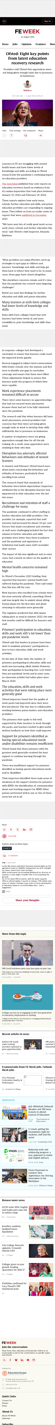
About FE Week (9, 1416)
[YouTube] (28, 1360)
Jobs (15, 44)
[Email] (33, 1360)
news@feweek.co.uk (13, 1388)
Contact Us (7, 1401)
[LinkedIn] (22, 1360)
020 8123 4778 (11, 1385)
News (5, 44)
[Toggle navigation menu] (4, 21)
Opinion (26, 44)
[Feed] (4, 1360)
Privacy (5, 1403)
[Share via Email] (31, 829)
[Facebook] (10, 1360)
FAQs (4, 1406)
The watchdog (10, 184)
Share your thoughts (27, 900)
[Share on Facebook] (11, 829)
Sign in (47, 21)
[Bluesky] (16, 1360)
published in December (33, 215)
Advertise (6, 1418)
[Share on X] (17, 829)
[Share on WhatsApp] (4, 829)
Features (41, 44)
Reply (8, 891)
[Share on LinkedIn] (24, 829)
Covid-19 (7, 848)
